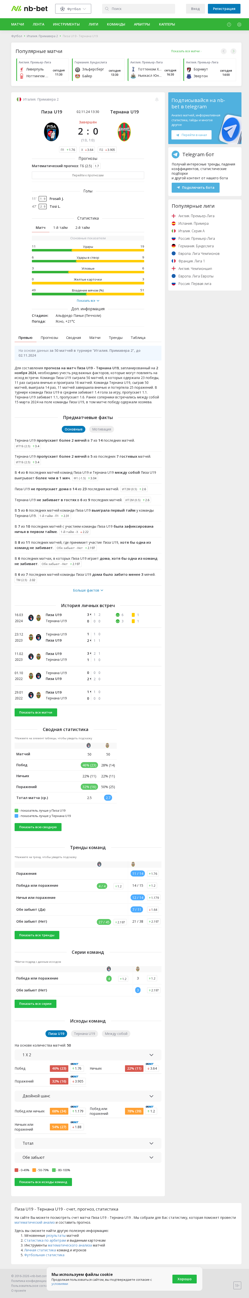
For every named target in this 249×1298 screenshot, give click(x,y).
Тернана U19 (124, 112)
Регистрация (224, 8)
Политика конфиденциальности (34, 1281)
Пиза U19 (51, 112)
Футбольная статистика (44, 1255)
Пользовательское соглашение (34, 1286)
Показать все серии (35, 1003)
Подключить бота (198, 187)
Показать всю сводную (38, 827)
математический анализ (35, 1222)
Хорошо (185, 1279)
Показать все (86, 301)
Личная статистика (40, 1250)
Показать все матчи (35, 712)
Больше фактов (86, 590)
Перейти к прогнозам (88, 175)
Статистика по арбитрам (45, 1240)
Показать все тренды (36, 935)
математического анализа (70, 1245)
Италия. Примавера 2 (42, 36)
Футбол (16, 36)
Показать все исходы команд (43, 1182)
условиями (60, 1283)
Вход (195, 8)
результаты (56, 1235)
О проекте (18, 1291)
